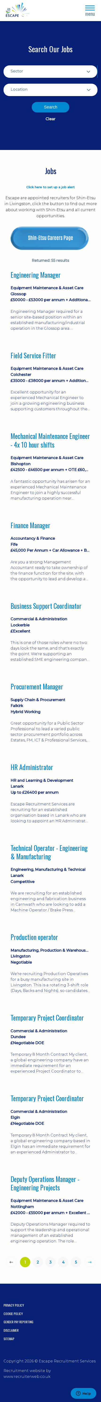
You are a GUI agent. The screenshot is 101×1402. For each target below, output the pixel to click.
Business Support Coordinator (46, 606)
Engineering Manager (36, 275)
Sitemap (9, 1338)
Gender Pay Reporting (18, 1321)
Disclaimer (11, 1330)
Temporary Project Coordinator (47, 1017)
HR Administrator (32, 767)
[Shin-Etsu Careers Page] (50, 238)
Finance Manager (30, 525)
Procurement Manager (37, 686)
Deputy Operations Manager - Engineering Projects (45, 1183)
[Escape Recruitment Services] (17, 11)
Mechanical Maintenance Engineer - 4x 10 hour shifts (50, 440)
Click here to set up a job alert (50, 187)
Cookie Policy (13, 1313)
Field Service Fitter (33, 355)
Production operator (34, 937)
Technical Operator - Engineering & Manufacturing (49, 852)
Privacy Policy (14, 1305)
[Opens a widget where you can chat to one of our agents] (83, 1394)
